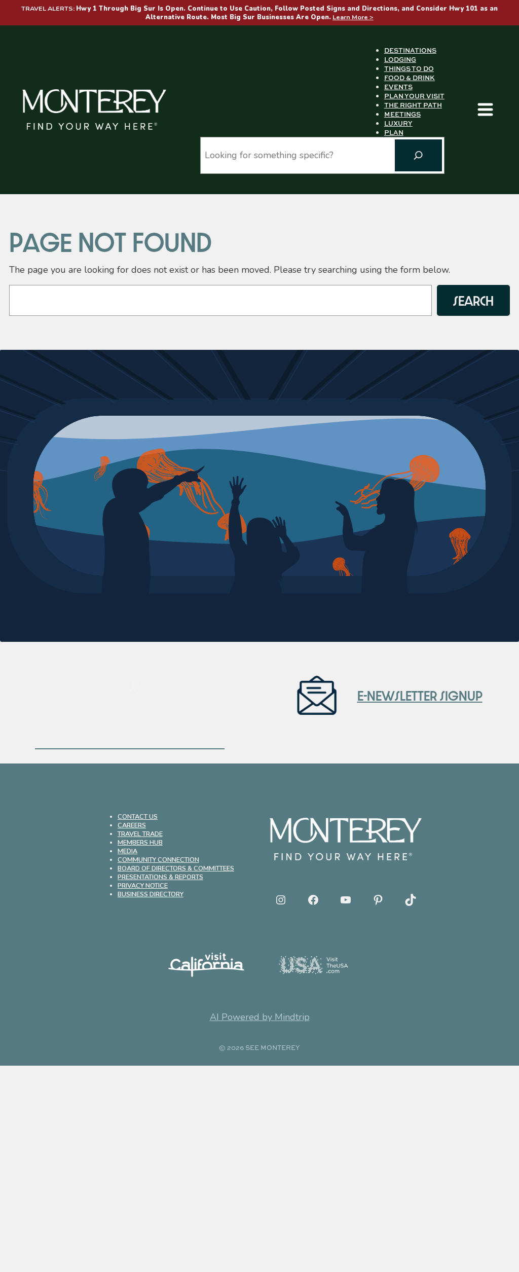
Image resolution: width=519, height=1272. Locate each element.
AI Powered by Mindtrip (260, 1017)
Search (473, 300)
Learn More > (353, 17)
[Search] (418, 155)
